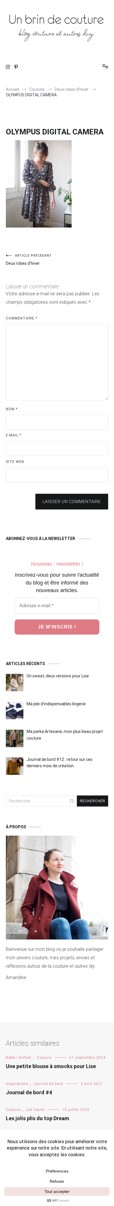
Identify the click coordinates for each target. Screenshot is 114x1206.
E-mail (13, 435)
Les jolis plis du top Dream (37, 1118)
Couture (44, 1058)
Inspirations (17, 1084)
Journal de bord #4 (29, 1092)
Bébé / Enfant (19, 1058)
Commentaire (21, 318)
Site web (15, 462)
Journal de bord (48, 1084)
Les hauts (35, 1110)
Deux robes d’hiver (29, 260)
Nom (12, 409)
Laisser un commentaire (72, 501)
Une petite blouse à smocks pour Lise (51, 1066)
